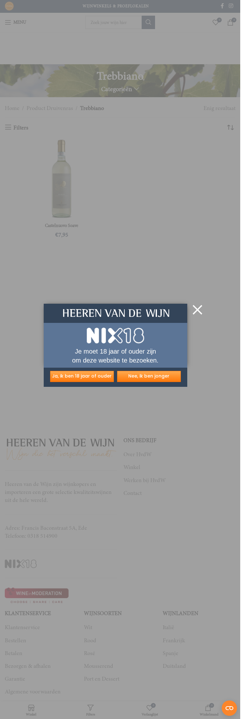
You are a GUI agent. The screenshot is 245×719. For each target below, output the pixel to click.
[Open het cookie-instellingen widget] (229, 708)
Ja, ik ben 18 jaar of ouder (82, 376)
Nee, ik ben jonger (148, 376)
